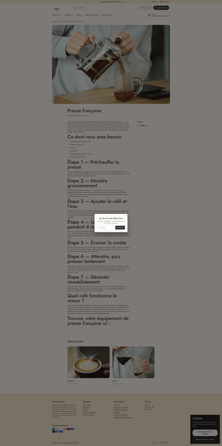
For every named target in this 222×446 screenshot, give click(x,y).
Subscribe (120, 227)
